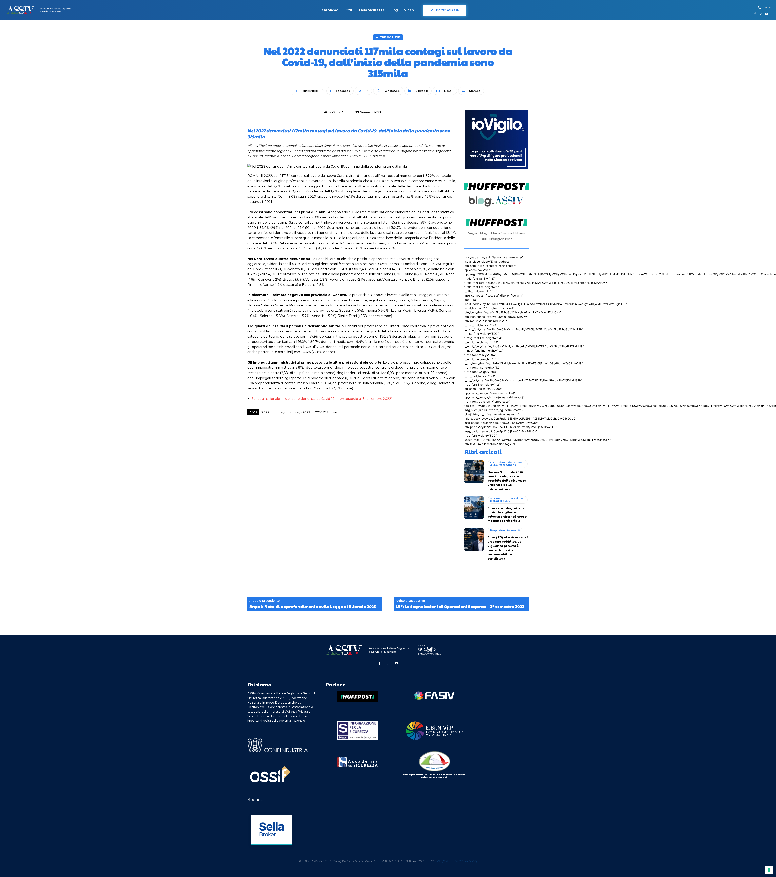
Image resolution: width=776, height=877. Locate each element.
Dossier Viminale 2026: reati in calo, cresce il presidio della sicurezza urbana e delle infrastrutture (507, 480)
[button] (760, 7)
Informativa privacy (465, 861)
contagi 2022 (300, 412)
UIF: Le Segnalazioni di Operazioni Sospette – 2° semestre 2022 (460, 606)
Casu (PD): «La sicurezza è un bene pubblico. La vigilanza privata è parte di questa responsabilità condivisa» (508, 547)
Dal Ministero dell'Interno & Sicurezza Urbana (506, 463)
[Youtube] (766, 14)
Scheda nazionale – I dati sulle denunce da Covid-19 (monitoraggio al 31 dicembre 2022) (322, 399)
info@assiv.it (444, 861)
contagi (280, 412)
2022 (265, 412)
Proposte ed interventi (505, 530)
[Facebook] (755, 14)
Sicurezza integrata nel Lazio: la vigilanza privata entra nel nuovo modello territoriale (507, 514)
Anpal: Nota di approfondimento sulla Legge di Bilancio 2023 (312, 606)
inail (336, 412)
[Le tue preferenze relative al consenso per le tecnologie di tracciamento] (769, 870)
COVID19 (322, 412)
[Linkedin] (760, 14)
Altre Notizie (388, 37)
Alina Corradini (335, 112)
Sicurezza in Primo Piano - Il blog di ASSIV (507, 499)
